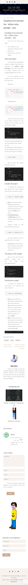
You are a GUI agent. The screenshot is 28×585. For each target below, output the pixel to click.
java (12, 340)
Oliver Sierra (14, 366)
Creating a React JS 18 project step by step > (19, 346)
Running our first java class (14, 421)
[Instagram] (15, 571)
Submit (6, 555)
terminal (18, 340)
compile (7, 340)
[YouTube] (18, 571)
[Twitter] (9, 571)
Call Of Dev (14, 7)
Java (4, 18)
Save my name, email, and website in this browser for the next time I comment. (14, 485)
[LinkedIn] (12, 571)
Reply (21, 439)
